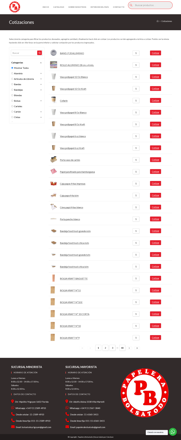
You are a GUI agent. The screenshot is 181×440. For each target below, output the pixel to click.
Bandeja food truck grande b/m (75, 254)
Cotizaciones (166, 21)
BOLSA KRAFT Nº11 (70, 290)
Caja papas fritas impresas (72, 183)
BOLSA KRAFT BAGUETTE (74, 278)
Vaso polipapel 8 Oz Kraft (72, 124)
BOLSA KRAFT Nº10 (70, 326)
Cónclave (109, 437)
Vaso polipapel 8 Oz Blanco (73, 112)
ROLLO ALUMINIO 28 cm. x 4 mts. (77, 65)
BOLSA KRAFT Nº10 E (71, 302)
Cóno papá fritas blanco (71, 207)
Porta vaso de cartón (70, 160)
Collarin (64, 100)
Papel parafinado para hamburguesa (77, 171)
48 (122, 347)
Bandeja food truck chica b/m (74, 266)
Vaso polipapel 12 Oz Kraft (73, 88)
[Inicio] (158, 21)
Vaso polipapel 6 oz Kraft (72, 148)
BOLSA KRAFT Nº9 (69, 337)
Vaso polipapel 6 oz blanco (73, 136)
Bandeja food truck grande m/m (75, 231)
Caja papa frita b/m (69, 195)
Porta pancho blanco (70, 219)
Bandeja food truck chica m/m (74, 243)
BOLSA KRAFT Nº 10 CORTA (74, 314)
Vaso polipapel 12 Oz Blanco (74, 77)
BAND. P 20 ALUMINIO (72, 53)
